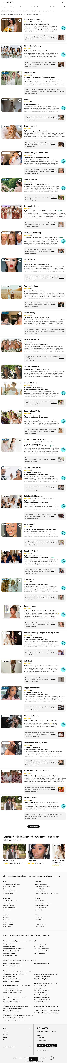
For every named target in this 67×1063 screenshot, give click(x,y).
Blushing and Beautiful (41, 884)
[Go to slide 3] (11, 30)
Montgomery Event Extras (10, 944)
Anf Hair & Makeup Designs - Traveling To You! (47, 893)
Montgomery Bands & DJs (10, 955)
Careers (5, 1037)
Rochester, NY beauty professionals (12, 965)
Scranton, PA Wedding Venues (42, 995)
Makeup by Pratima (8, 924)
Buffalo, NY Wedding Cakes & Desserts (13, 1017)
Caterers (22, 6)
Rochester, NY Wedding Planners (11, 1001)
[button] (19, 20)
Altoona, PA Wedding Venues (41, 985)
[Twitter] (43, 1051)
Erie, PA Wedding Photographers (11, 1011)
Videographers (14, 6)
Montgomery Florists (39, 946)
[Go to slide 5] (14, 30)
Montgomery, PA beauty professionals (46, 11)
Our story (5, 1032)
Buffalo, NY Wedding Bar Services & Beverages (46, 1012)
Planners (39, 6)
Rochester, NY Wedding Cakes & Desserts (14, 1020)
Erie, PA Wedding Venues (40, 992)
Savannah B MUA (39, 919)
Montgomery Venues (39, 953)
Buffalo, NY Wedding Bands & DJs (12, 992)
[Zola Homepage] (10, 2)
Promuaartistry (7, 910)
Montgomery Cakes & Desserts (11, 950)
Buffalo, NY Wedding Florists (41, 979)
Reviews (5, 1034)
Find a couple (40, 1037)
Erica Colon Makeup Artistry (42, 886)
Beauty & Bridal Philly (40, 907)
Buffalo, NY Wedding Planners (11, 999)
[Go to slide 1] (9, 30)
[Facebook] (37, 1051)
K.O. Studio (6, 917)
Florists (28, 6)
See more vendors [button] (33, 826)
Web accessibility (43, 1058)
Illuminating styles (39, 926)
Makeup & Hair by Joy (9, 886)
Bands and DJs (47, 6)
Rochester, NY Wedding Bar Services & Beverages (47, 1010)
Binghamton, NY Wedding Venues (43, 988)
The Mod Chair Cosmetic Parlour (11, 884)
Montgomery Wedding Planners (42, 944)
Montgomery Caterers (9, 953)
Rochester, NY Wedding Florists (42, 976)
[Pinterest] (40, 1051)
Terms (20, 1058)
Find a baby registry (42, 1040)
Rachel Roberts (7, 926)
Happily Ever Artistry (8, 905)
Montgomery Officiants (9, 946)
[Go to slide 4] (13, 30)
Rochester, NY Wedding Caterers (11, 979)
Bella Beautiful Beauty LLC (10, 891)
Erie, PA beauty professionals (41, 963)
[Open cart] (63, 2)
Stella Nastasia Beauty (9, 893)
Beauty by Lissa (7, 888)
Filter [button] (34, 1059)
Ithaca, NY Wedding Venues (41, 990)
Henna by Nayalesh (40, 891)
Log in (38, 1035)
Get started (41, 1045)
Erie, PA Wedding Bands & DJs (11, 988)
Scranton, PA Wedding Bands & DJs (12, 990)
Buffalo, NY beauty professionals (11, 963)
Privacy (15, 1058)
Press (4, 1039)
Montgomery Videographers (41, 948)
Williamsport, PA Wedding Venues (42, 999)
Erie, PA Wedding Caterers (10, 976)
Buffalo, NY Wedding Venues (41, 1001)
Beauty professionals (15, 11)
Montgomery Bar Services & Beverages (13, 948)
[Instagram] (45, 1051)
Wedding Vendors (5, 11)
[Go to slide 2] (10, 30)
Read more (54, 38)
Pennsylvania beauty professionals (28, 11)
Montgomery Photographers (41, 950)
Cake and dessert (57, 6)
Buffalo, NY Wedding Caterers (11, 981)
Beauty (33, 6)
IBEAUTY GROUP (39, 888)
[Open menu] (4, 2)
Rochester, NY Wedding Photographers (13, 1008)
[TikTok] (48, 1051)
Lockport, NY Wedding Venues (42, 997)
